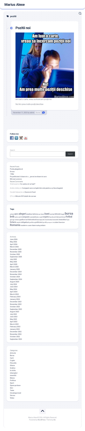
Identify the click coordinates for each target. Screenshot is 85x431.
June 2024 (13, 287)
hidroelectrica (33, 220)
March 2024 (14, 294)
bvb (12, 216)
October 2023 (15, 307)
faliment (59, 217)
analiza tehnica (32, 214)
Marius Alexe (14, 4)
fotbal (69, 216)
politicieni (39, 222)
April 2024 (13, 292)
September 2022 (16, 339)
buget (62, 214)
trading (38, 225)
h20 (26, 219)
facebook (52, 217)
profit (45, 222)
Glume (12, 365)
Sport (12, 383)
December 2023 (15, 302)
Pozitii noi (22, 28)
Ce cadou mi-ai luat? (27, 184)
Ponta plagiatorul (16, 169)
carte (16, 217)
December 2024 (15, 272)
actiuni (12, 214)
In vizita (13, 370)
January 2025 (15, 269)
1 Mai (12, 174)
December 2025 (15, 249)
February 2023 (15, 327)
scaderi (29, 225)
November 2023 (15, 304)
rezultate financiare (59, 222)
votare (43, 225)
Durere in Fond (30, 192)
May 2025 (13, 262)
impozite (42, 219)
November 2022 (15, 334)
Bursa (38, 112)
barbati (52, 214)
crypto (45, 217)
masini (18, 222)
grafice (22, 220)
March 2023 (14, 324)
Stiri (11, 388)
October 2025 (15, 254)
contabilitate (34, 217)
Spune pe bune (15, 385)
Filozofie (13, 363)
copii (40, 217)
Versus (12, 395)
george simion (14, 219)
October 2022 (15, 337)
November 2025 (15, 252)
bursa (69, 213)
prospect (49, 222)
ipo (68, 219)
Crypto (12, 360)
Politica (13, 380)
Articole (13, 353)
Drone (12, 171)
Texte (12, 390)
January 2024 (15, 299)
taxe (34, 225)
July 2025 (13, 259)
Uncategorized (15, 393)
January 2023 (15, 329)
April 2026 (13, 244)
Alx (54, 420)
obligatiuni (25, 222)
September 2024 (16, 279)
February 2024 (15, 297)
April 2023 (13, 322)
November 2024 (15, 274)
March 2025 (14, 267)
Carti (12, 358)
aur (40, 214)
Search (12, 150)
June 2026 (13, 239)
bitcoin (58, 214)
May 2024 (13, 289)
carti (19, 217)
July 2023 (13, 314)
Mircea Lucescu (16, 179)
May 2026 (13, 242)
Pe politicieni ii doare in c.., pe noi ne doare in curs (28, 176)
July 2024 (13, 284)
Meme (12, 378)
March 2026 (14, 247)
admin (32, 113)
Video (12, 398)
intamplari (13, 373)
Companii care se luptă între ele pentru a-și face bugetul (42, 188)
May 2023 (13, 319)
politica (32, 222)
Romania (15, 225)
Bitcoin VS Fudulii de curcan (25, 196)
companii (25, 217)
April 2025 (13, 264)
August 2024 (14, 282)
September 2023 (16, 309)
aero (16, 214)
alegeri (22, 213)
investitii (55, 219)
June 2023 (13, 317)
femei (63, 217)
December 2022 (15, 332)
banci (42, 214)
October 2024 (15, 277)
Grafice (12, 368)
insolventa (48, 219)
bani (47, 213)
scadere (24, 225)
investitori (63, 220)
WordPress (42, 420)
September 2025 (16, 257)
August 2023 (14, 312)
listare (13, 222)
